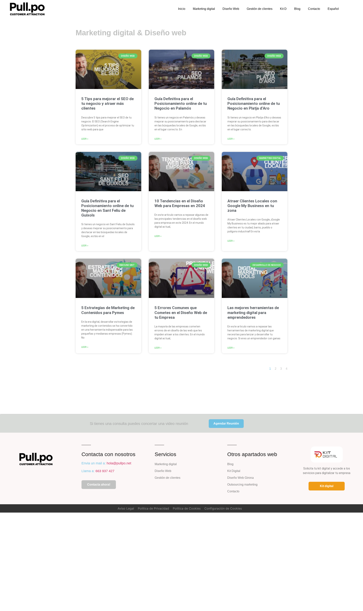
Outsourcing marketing (242, 484)
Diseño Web (231, 8)
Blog (297, 8)
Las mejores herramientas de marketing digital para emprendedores (253, 312)
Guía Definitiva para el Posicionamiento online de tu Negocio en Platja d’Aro (253, 104)
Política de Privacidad (153, 508)
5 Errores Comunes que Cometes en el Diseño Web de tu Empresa (180, 312)
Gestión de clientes (259, 8)
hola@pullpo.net (119, 463)
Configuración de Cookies (223, 508)
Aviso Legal (126, 508)
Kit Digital (233, 471)
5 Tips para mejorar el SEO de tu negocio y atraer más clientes (107, 104)
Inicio (181, 8)
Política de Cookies (187, 508)
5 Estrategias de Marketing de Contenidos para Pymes (108, 310)
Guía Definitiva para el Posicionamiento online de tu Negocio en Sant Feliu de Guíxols (107, 208)
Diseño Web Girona (240, 477)
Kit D (283, 8)
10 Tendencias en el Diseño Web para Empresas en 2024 (179, 203)
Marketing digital (204, 8)
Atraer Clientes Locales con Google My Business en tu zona (252, 206)
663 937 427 (104, 471)
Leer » (84, 139)
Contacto (314, 8)
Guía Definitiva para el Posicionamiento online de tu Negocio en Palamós (180, 104)
